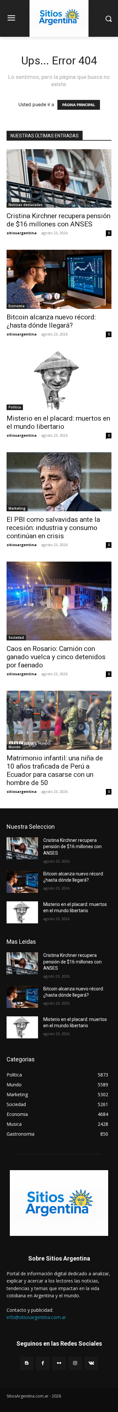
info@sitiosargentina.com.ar (36, 1317)
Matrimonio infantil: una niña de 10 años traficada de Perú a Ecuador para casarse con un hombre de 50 (55, 770)
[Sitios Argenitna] (59, 1203)
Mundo (15, 747)
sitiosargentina (22, 232)
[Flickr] (58, 1363)
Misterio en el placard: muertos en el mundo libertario (58, 422)
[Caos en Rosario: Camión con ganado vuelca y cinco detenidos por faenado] (59, 601)
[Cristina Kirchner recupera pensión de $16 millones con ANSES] (59, 178)
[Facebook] (42, 1363)
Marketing (17, 508)
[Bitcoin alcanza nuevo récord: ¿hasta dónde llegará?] (59, 279)
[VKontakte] (91, 1363)
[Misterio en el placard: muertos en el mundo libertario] (59, 380)
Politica (15, 407)
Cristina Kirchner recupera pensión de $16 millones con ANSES (58, 220)
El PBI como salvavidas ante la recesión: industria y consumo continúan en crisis (53, 528)
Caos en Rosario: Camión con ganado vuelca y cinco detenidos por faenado (56, 657)
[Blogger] (26, 1363)
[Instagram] (75, 1363)
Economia (17, 306)
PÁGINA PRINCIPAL (78, 105)
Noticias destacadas (26, 204)
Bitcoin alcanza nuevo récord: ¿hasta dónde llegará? (51, 321)
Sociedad (16, 637)
